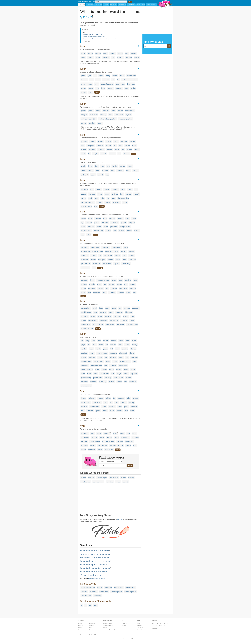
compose (84, 433)
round (126, 374)
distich (120, 53)
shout (106, 227)
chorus (122, 166)
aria (89, 292)
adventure (136, 308)
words (83, 166)
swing (123, 189)
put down (135, 437)
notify (120, 407)
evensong (102, 382)
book (112, 170)
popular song (86, 378)
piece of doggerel (107, 84)
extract (92, 141)
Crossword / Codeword (109, 630)
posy (96, 84)
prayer (123, 223)
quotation (123, 141)
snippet (109, 150)
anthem (120, 218)
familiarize (96, 402)
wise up (131, 402)
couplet (112, 53)
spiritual (89, 223)
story (114, 308)
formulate (91, 450)
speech (100, 175)
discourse (84, 255)
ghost (102, 437)
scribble (94, 437)
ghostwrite (85, 437)
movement (116, 202)
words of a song (87, 170)
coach (105, 411)
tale (120, 308)
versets (126, 482)
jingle (83, 345)
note (134, 445)
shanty (104, 369)
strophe (133, 53)
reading (108, 141)
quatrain (110, 88)
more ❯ (97, 92)
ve (85, 605)
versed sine (118, 588)
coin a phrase (95, 441)
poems (90, 111)
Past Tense (92, 632)
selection (101, 150)
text (82, 146)
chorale (112, 218)
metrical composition (129, 80)
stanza (90, 53)
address (123, 251)
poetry (83, 88)
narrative (108, 316)
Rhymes (106, 4)
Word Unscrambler (108, 623)
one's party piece (111, 251)
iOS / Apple (124, 623)
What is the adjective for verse (95, 568)
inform (83, 398)
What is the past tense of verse (95, 561)
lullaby (134, 345)
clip (119, 154)
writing (133, 88)
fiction (100, 316)
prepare (119, 411)
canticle (98, 218)
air (107, 345)
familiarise (85, 402)
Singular (91, 630)
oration (93, 255)
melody (128, 194)
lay (118, 80)
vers (95, 605)
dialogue (84, 175)
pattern (107, 202)
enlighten (91, 398)
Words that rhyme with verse (94, 557)
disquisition (108, 255)
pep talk (116, 264)
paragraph (90, 146)
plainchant (115, 223)
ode (95, 76)
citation (108, 146)
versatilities (104, 592)
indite (122, 433)
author (99, 433)
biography (129, 312)
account (127, 308)
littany (128, 292)
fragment (92, 150)
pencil (100, 450)
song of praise (125, 227)
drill (126, 411)
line (123, 150)
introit (83, 227)
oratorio (121, 292)
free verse (131, 84)
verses (83, 123)
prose (107, 308)
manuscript (114, 320)
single (119, 374)
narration (103, 312)
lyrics (113, 111)
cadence (115, 189)
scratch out (109, 450)
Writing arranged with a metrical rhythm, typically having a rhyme (100, 39)
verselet (106, 80)
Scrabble (105, 627)
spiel (124, 255)
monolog (105, 247)
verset (118, 482)
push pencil (125, 437)
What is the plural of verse (93, 564)
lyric (89, 76)
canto (83, 53)
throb (90, 198)
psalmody (113, 227)
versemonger (102, 478)
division (120, 57)
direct (132, 411)
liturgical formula (103, 280)
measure (84, 189)
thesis (132, 320)
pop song (134, 374)
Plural (90, 627)
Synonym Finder (96, 579)
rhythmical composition (107, 119)
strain (101, 345)
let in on (90, 411)
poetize (109, 437)
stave (105, 53)
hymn (90, 218)
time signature (86, 206)
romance (123, 320)
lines (103, 88)
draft (115, 433)
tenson (97, 80)
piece (116, 141)
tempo (129, 189)
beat (126, 88)
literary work (85, 324)
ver (90, 605)
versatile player (116, 592)
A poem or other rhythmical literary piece (93, 36)
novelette (117, 316)
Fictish (119, 519)
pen (128, 433)
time (136, 189)
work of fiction (98, 324)
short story (110, 324)
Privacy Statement (141, 630)
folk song (108, 378)
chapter (95, 154)
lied (134, 292)
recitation (84, 247)
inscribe (120, 441)
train (82, 411)
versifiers (109, 482)
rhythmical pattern (87, 202)
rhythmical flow (123, 198)
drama (92, 316)
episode (104, 154)
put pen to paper (108, 441)
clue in (123, 402)
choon (111, 369)
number (84, 349)
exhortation (107, 264)
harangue (101, 260)
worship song (86, 386)
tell (114, 398)
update (97, 411)
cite (115, 146)
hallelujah (132, 382)
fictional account (87, 329)
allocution (84, 260)
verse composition (125, 119)
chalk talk (132, 260)
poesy (90, 88)
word (128, 170)
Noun (83, 32)
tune (96, 198)
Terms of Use (140, 627)
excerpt (100, 141)
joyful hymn (123, 365)
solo (112, 374)
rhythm (106, 189)
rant (93, 268)
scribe (83, 450)
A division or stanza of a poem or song (92, 34)
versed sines (130, 588)
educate (112, 407)
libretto (114, 166)
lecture (131, 251)
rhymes (128, 115)
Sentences (113, 4)
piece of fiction (132, 324)
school (104, 407)
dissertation (85, 268)
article (83, 154)
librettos (105, 170)
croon (117, 349)
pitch (124, 260)
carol (127, 218)
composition (131, 76)
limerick (84, 80)
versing (131, 478)
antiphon (132, 223)
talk (100, 255)
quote (134, 146)
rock (95, 374)
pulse (103, 198)
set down (84, 445)
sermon (117, 255)
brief (128, 398)
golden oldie (97, 378)
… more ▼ (87, 41)
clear (106, 402)
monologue (116, 247)
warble (98, 349)
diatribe (110, 260)
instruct (100, 398)
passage (84, 141)
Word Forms (141, 4)
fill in (116, 402)
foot (121, 194)
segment (129, 57)
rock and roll (118, 378)
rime (97, 88)
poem (83, 76)
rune (91, 80)
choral (129, 231)
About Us (139, 625)
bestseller (119, 312)
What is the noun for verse (93, 572)
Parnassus (119, 115)
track (97, 369)
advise (108, 398)
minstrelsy (94, 115)
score (93, 175)
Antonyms (90, 4)
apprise (135, 398)
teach (112, 411)
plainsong (104, 223)
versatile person (130, 592)
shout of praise (96, 365)
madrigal (113, 365)
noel (105, 365)
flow (95, 206)
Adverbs (91, 625)
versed (83, 478)
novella (125, 316)
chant (134, 218)
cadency (92, 194)
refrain (136, 57)
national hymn (125, 361)
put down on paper (116, 445)
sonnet (114, 76)
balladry (106, 111)
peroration (96, 264)
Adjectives (92, 623)
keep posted (94, 407)
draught (106, 433)
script (97, 170)
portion (90, 57)
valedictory (126, 264)
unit (113, 57)
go (169, 46)
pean (134, 361)
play (132, 316)
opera (126, 369)
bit (89, 154)
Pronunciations (151, 4)
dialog (135, 170)
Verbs (79, 634)
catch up (84, 407)
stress (100, 194)
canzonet (134, 357)
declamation (95, 247)
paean (99, 123)
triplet (83, 57)
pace (113, 198)
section (98, 53)
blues (89, 374)
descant (114, 288)
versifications (85, 482)
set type (84, 441)
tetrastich (105, 57)
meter (98, 189)
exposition (103, 320)
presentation (85, 264)
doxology (84, 280)
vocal (91, 349)
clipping (126, 154)
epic (113, 80)
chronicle (84, 316)
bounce (99, 202)
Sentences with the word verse (95, 554)
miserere (91, 227)
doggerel (119, 88)
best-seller (120, 324)
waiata (118, 369)
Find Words (131, 4)
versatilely (97, 596)
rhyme (101, 76)
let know (134, 407)
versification (129, 111)
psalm (83, 218)
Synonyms (82, 4)
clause (83, 150)
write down (129, 441)
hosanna (112, 292)
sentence (100, 146)
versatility (93, 592)
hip (111, 402)
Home (138, 623)
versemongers (98, 482)
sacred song (98, 231)
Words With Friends (108, 625)
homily (93, 260)
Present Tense (92, 634)
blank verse (120, 84)
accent (83, 194)
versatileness (86, 596)
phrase (129, 150)
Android (124, 625)
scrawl (92, 445)
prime (126, 407)
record (133, 369)
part (126, 53)
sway (125, 202)
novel (95, 308)
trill (111, 349)
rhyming (103, 115)
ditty (90, 92)
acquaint (121, 398)
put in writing (102, 445)
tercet (98, 57)
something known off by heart (92, 251)
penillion (92, 123)
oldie (83, 374)
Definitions (98, 4)
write (92, 433)
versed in (108, 588)
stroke (107, 194)
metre (136, 194)
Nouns (79, 632)
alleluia (136, 231)
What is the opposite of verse (94, 550)
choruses (120, 170)
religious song (86, 231)
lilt (108, 198)
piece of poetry (86, 84)
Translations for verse (91, 575)
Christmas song (87, 369)
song (108, 76)
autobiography (86, 312)
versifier (91, 478)
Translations (122, 4)
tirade (118, 260)
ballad (122, 76)
